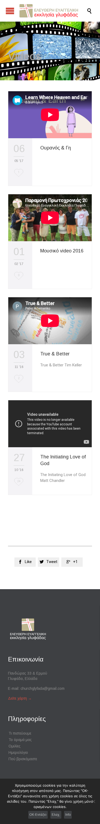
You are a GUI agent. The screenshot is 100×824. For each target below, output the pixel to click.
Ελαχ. (56, 815)
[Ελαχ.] (93, 801)
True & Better (55, 353)
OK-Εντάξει (37, 815)
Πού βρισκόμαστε (23, 759)
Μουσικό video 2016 (61, 250)
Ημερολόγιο (18, 752)
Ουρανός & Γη (55, 147)
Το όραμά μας (20, 740)
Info (68, 815)
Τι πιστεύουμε (20, 733)
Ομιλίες (15, 746)
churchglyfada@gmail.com (43, 688)
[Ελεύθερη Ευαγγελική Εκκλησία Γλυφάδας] (53, 11)
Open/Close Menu (10, 10)
